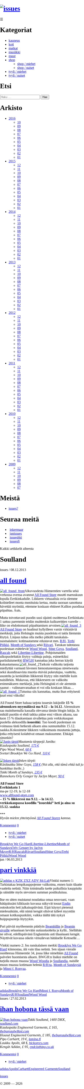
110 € (46, 753)
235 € (38, 772)
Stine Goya (56, 649)
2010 (12, 414)
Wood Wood (38, 649)
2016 (12, 118)
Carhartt (23, 1069)
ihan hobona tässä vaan (34, 1009)
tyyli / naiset (17, 75)
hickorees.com (38, 1043)
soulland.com (9, 1023)
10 (19, 122)
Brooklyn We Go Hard (15, 844)
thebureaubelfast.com (14, 1031)
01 (19, 157)
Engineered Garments (43, 1069)
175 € (35, 745)
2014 (12, 211)
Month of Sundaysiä (67, 965)
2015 (12, 161)
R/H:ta (47, 965)
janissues (16, 533)
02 (19, 153)
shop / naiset (25, 68)
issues (4, 1076)
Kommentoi (8, 825)
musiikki (14, 52)
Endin (66, 903)
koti (11, 44)
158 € (37, 764)
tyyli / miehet (17, 71)
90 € (61, 776)
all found (13, 580)
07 (19, 134)
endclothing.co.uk (42, 1047)
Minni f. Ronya (50, 991)
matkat (13, 48)
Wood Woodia (39, 961)
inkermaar (16, 529)
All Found (71, 953)
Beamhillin (52, 926)
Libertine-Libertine (31, 652)
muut (12, 56)
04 (19, 145)
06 (19, 138)
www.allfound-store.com (17, 795)
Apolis (13, 1069)
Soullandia (60, 961)
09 (19, 126)
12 (19, 165)
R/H (63, 641)
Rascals (5, 652)
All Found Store (45, 595)
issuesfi (15, 541)
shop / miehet (26, 64)
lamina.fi (35, 1039)
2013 (12, 262)
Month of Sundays (24, 645)
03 (19, 149)
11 (18, 169)
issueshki (16, 537)
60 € (28, 749)
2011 (12, 363)
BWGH (28, 660)
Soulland (71, 649)
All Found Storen (48, 818)
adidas (4, 991)
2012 (12, 313)
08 (19, 130)
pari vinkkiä (18, 870)
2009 (12, 464)
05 (19, 142)
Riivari (48, 645)
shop (12, 60)
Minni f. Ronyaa (14, 968)
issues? (13, 508)
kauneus (14, 40)
